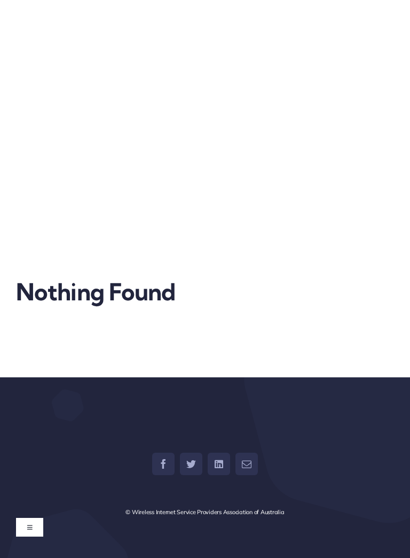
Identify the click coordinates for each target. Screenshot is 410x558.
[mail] (246, 464)
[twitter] (191, 464)
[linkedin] (219, 464)
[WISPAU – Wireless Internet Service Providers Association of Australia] (108, 30)
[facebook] (163, 464)
